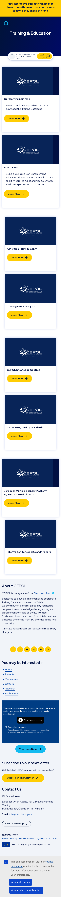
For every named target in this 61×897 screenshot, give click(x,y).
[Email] (48, 649)
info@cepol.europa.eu (21, 814)
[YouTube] (27, 649)
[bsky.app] (34, 649)
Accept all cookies (20, 882)
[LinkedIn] (41, 649)
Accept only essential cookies (26, 890)
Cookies (53, 838)
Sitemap (13, 838)
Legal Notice (41, 838)
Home (5, 838)
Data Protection (26, 838)
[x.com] (20, 649)
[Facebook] (13, 649)
